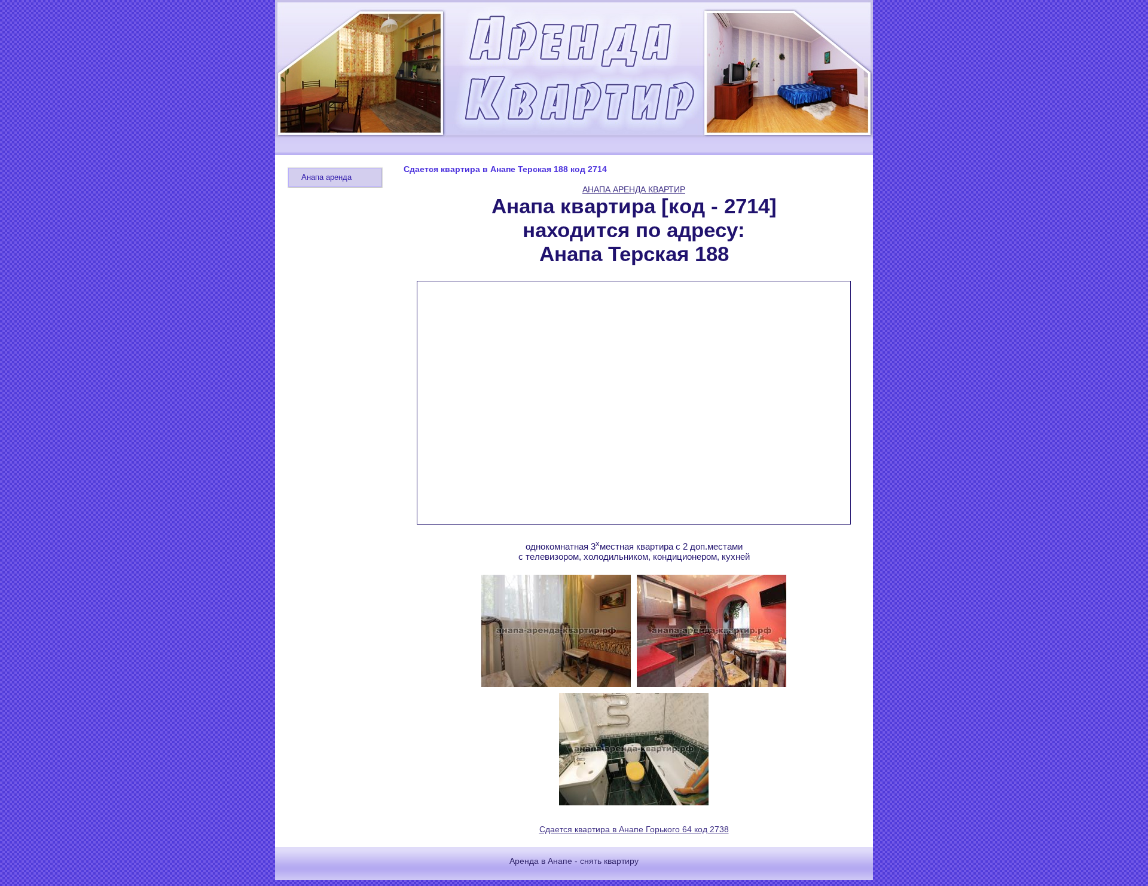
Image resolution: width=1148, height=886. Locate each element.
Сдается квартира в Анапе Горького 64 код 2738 (634, 829)
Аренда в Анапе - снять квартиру (574, 861)
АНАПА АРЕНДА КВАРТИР (633, 189)
